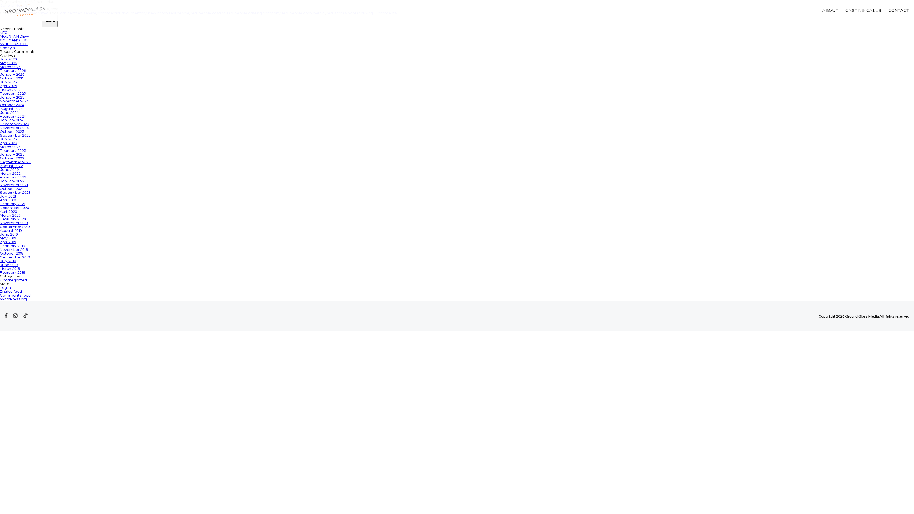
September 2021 (15, 193)
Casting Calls (863, 11)
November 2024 (14, 101)
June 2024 (9, 113)
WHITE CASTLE (14, 44)
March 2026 (10, 67)
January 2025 (12, 97)
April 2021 (8, 200)
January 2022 (12, 181)
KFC (3, 33)
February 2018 (12, 273)
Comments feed (15, 295)
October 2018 (12, 254)
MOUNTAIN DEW (14, 37)
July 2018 (8, 261)
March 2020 (10, 215)
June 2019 (9, 235)
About (830, 11)
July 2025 (8, 82)
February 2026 (13, 71)
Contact (899, 11)
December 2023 (14, 124)
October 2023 (12, 132)
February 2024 (13, 117)
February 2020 (13, 219)
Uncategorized (13, 280)
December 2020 (14, 208)
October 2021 (11, 189)
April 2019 (8, 242)
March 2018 (10, 269)
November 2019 (14, 223)
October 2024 (12, 105)
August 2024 (11, 109)
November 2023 (14, 128)
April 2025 (8, 86)
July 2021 (8, 196)
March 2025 (10, 90)
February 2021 (12, 204)
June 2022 (9, 170)
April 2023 (8, 143)
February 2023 (13, 151)
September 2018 (15, 257)
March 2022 (10, 174)
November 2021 (14, 185)
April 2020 (8, 212)
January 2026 (12, 75)
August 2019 (11, 231)
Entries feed (11, 292)
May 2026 (8, 63)
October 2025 (12, 78)
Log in (5, 288)
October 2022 (12, 158)
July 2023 (8, 139)
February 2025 (13, 94)
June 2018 (9, 265)
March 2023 (10, 147)
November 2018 (14, 250)
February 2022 (13, 177)
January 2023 (12, 155)
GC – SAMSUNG (14, 40)
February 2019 (12, 246)
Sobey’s (7, 48)
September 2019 (15, 227)
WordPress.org (13, 299)
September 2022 (15, 162)
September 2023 (15, 136)
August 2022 (11, 166)
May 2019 (8, 238)
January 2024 (12, 120)
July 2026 (8, 59)
